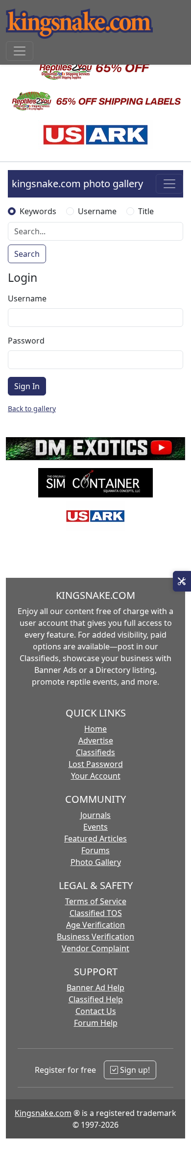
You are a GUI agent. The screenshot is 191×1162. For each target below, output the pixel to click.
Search (27, 253)
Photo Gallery (96, 862)
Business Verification (95, 936)
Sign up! (134, 1069)
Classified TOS (96, 913)
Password (26, 340)
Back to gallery (32, 408)
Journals (95, 815)
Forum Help (96, 1022)
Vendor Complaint (95, 948)
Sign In (27, 386)
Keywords (38, 211)
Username (97, 211)
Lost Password (96, 764)
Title (146, 211)
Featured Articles (95, 838)
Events (95, 826)
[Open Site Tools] (182, 581)
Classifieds (95, 752)
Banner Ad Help (95, 987)
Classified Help (96, 999)
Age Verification (95, 924)
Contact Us (95, 1011)
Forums (95, 850)
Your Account (95, 775)
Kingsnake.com (43, 1113)
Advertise (95, 740)
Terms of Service (95, 901)
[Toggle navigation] (19, 51)
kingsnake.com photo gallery (77, 183)
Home (95, 728)
